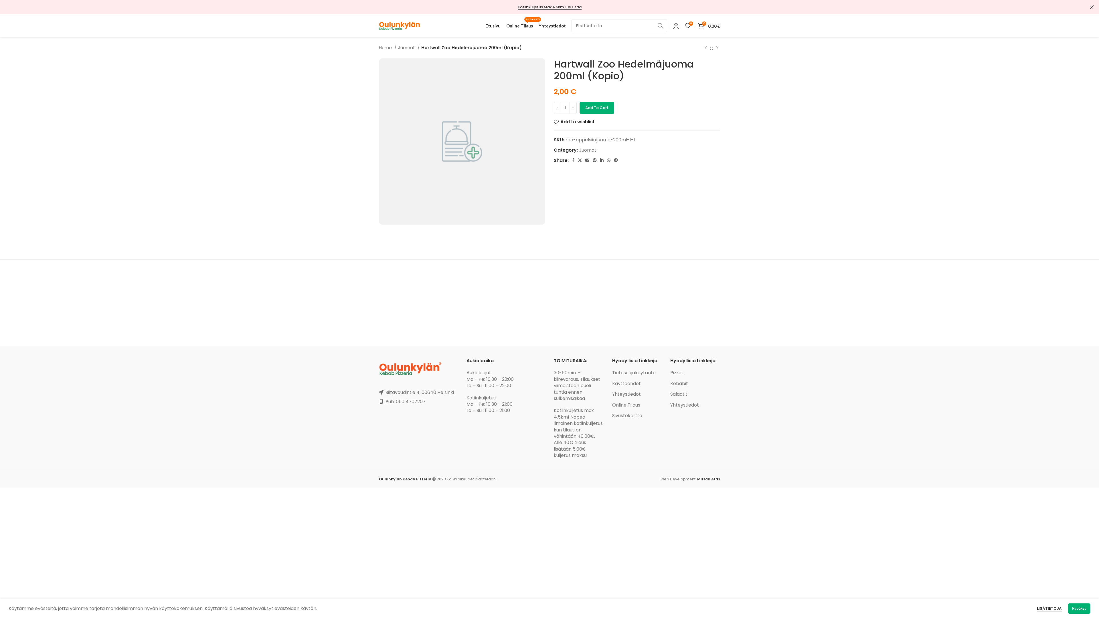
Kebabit (679, 383)
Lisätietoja (1049, 608)
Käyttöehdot (626, 383)
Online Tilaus (626, 405)
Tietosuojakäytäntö (634, 372)
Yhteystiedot (626, 394)
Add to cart (596, 107)
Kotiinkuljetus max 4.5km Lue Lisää (550, 7)
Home (386, 48)
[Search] (660, 25)
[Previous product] (706, 48)
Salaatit (678, 394)
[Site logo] (399, 25)
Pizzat (676, 372)
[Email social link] (587, 160)
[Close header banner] (1092, 7)
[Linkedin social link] (601, 160)
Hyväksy (1079, 608)
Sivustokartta (627, 415)
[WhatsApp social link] (608, 160)
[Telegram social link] (616, 160)
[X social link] (580, 160)
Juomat (407, 48)
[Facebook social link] (573, 160)
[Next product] (717, 48)
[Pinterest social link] (594, 160)
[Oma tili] (676, 25)
